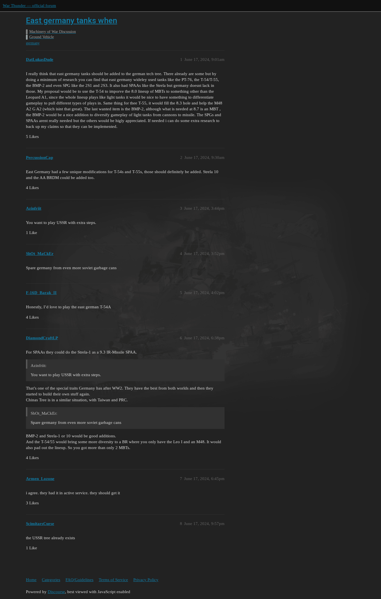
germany (33, 43)
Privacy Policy (145, 579)
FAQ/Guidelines (79, 579)
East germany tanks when (71, 20)
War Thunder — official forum (29, 5)
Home (31, 579)
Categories (51, 579)
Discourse (56, 592)
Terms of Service (113, 579)
